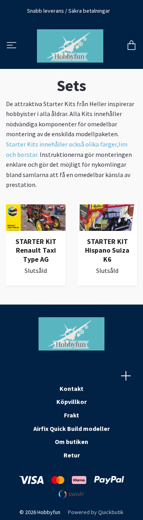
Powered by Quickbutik (96, 512)
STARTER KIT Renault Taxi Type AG (35, 250)
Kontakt (71, 388)
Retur (72, 455)
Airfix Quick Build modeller (71, 428)
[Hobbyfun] (70, 46)
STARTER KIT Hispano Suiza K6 (107, 250)
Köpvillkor (71, 402)
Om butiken (71, 442)
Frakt (71, 415)
